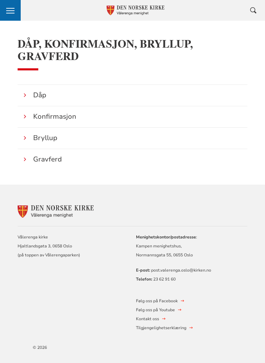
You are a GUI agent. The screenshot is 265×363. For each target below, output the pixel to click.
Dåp (39, 95)
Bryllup (45, 138)
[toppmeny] (10, 10)
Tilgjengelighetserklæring (161, 328)
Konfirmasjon (54, 116)
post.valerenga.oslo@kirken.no (181, 270)
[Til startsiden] (56, 210)
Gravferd (47, 159)
